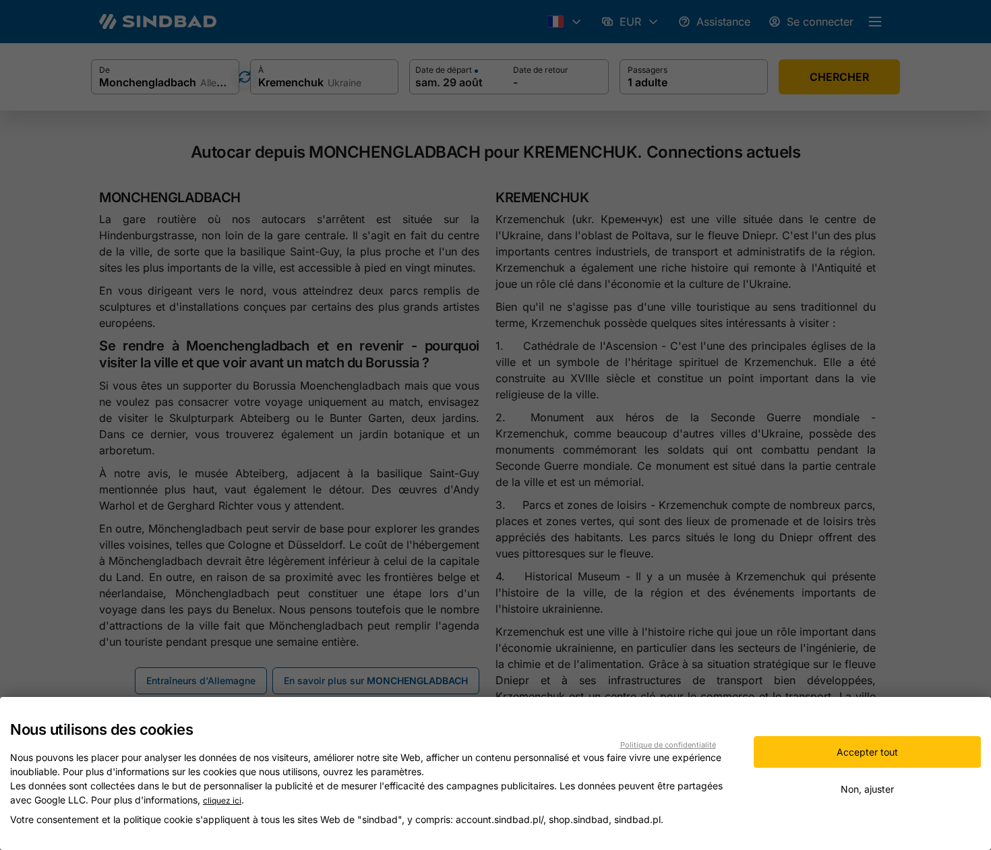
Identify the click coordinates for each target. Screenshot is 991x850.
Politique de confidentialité (668, 745)
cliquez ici (222, 800)
